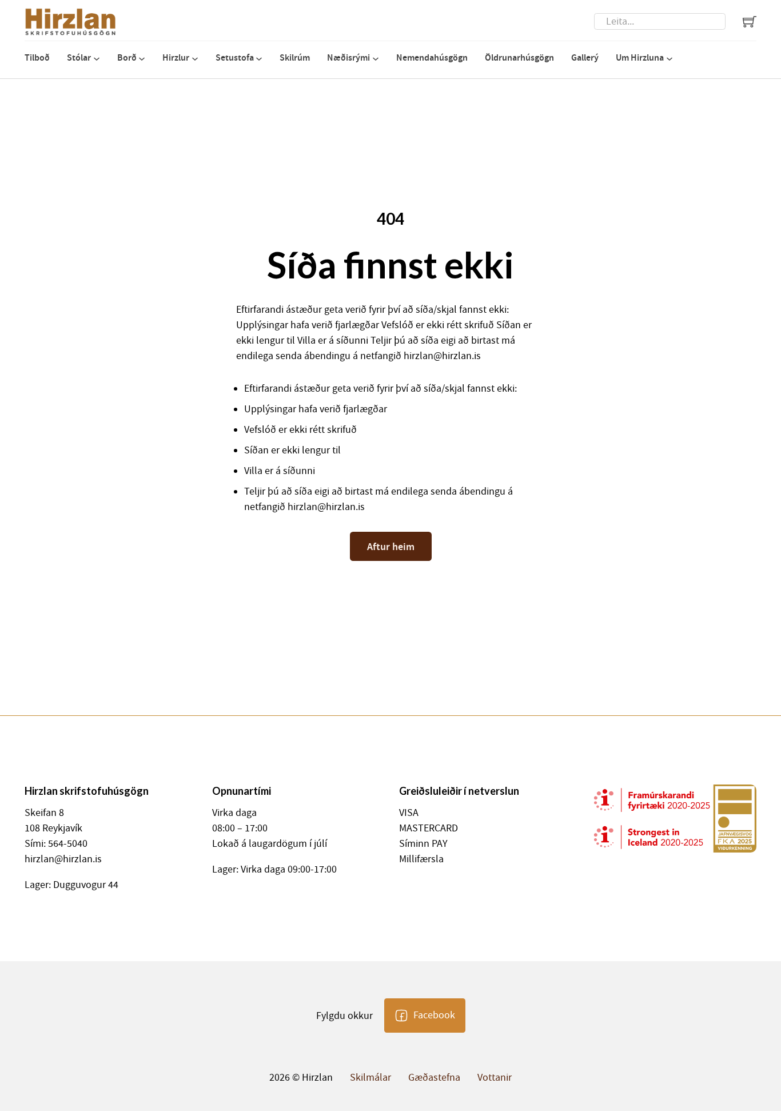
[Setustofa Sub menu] (259, 58)
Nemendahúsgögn (432, 57)
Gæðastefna (434, 1077)
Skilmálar (370, 1077)
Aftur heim (391, 546)
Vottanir (494, 1077)
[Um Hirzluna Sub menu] (669, 58)
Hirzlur (175, 57)
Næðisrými (348, 57)
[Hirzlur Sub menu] (195, 58)
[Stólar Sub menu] (96, 58)
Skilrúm (295, 57)
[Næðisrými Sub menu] (375, 58)
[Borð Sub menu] (141, 58)
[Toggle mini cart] (749, 22)
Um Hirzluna (640, 57)
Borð (127, 57)
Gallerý (585, 57)
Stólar (79, 57)
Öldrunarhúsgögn (519, 57)
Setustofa (235, 57)
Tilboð (37, 57)
